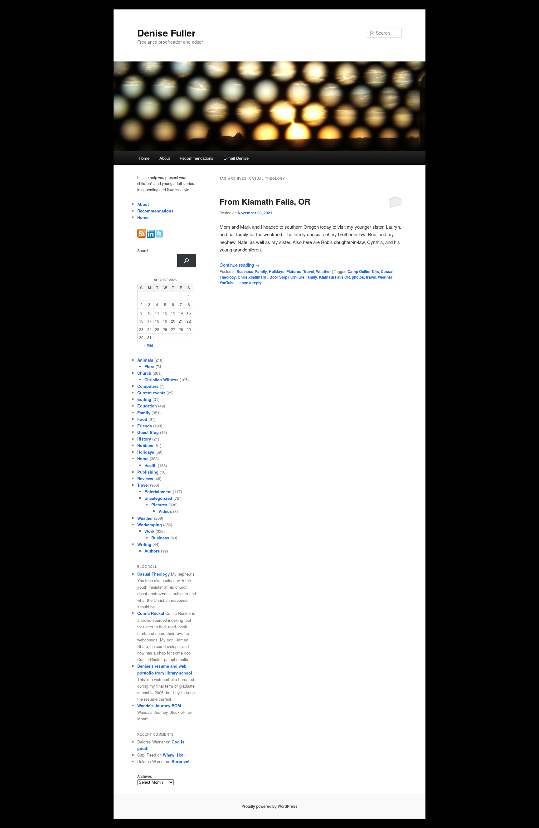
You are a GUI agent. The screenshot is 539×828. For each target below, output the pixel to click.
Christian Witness (161, 379)
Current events (151, 393)
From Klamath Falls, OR (265, 201)
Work (149, 531)
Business (244, 271)
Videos (165, 511)
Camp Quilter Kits (363, 271)
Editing (144, 399)
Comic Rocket (150, 613)
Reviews (145, 478)
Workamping (149, 525)
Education (147, 406)
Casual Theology (153, 574)
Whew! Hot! (174, 755)
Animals (145, 360)
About (164, 158)
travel (371, 277)
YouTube (227, 282)
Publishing (147, 472)
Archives (144, 776)
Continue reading (240, 264)
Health (150, 465)
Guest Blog (148, 432)
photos (358, 277)
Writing (144, 544)
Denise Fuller (166, 32)
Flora (149, 366)
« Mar (148, 345)
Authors (152, 551)
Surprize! (180, 761)
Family (261, 271)
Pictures (293, 271)
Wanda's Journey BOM (159, 706)
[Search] (186, 260)
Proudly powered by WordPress (269, 806)
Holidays (276, 271)
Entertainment (158, 491)
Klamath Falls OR (334, 277)
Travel (308, 271)
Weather (323, 271)
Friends (144, 426)
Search (143, 250)
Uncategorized (158, 498)
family (311, 277)
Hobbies (145, 445)
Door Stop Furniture (287, 277)
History (144, 439)
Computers (147, 386)
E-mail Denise (236, 158)
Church (144, 373)
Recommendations (196, 158)
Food (142, 419)
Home (144, 158)
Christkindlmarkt (253, 277)
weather (385, 277)
